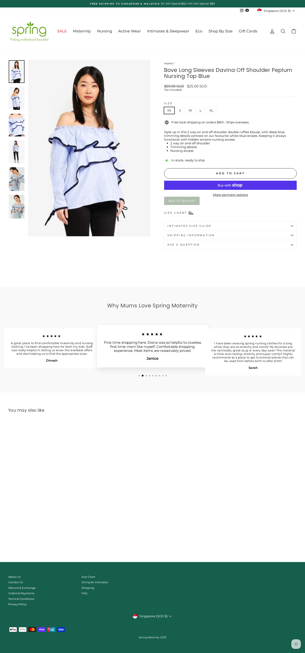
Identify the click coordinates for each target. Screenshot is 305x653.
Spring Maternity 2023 (152, 637)
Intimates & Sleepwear (168, 31)
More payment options (230, 195)
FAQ (84, 593)
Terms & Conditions (21, 598)
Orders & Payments (21, 593)
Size (168, 103)
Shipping (88, 587)
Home (168, 63)
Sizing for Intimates (95, 582)
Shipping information (191, 235)
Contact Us (15, 582)
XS (169, 110)
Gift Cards (248, 31)
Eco (198, 31)
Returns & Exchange (22, 587)
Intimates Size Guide (189, 225)
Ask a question (183, 244)
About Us (14, 576)
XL (211, 110)
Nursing (104, 31)
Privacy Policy (17, 604)
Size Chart (88, 576)
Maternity (82, 31)
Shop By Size (221, 31)
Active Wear (129, 31)
